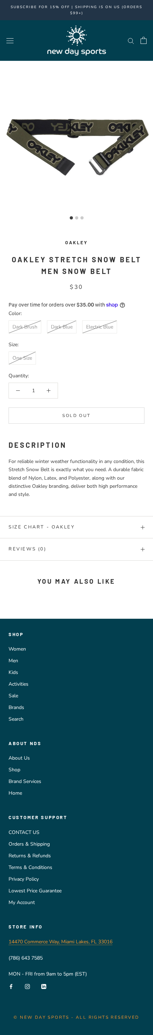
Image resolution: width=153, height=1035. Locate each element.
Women (17, 649)
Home (15, 793)
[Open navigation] (10, 40)
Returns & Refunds (30, 855)
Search (16, 719)
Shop (14, 769)
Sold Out (76, 415)
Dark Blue (62, 327)
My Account (22, 902)
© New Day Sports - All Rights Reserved (76, 1017)
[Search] (131, 41)
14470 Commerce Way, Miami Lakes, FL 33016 (60, 941)
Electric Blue (99, 327)
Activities (18, 684)
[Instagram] (27, 986)
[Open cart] (144, 40)
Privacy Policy (24, 879)
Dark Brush (24, 327)
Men (13, 660)
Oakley (76, 242)
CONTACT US (24, 832)
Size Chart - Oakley (42, 527)
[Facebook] (11, 986)
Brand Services (25, 781)
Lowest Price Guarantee (35, 890)
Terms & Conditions (30, 867)
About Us (19, 758)
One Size (22, 358)
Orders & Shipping (29, 844)
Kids (13, 672)
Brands (16, 707)
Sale (13, 695)
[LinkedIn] (43, 986)
